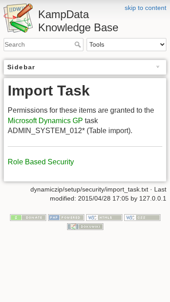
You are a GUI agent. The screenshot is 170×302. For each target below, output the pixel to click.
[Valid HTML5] (104, 217)
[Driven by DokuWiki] (85, 226)
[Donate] (28, 217)
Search (78, 44)
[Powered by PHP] (66, 217)
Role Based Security (41, 162)
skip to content (145, 7)
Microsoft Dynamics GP (45, 121)
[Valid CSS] (142, 217)
